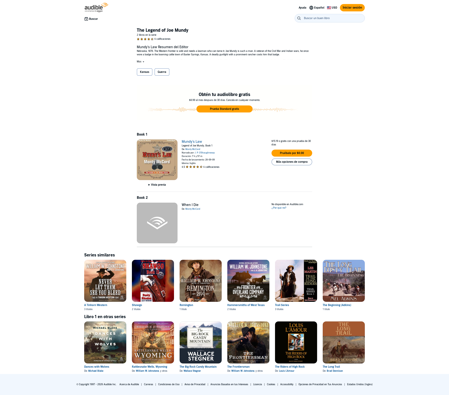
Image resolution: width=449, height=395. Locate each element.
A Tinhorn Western (95, 305)
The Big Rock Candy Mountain (198, 367)
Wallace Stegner (192, 370)
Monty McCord (192, 149)
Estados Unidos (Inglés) (360, 384)
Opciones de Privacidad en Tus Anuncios (320, 384)
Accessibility (286, 384)
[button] (141, 61)
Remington (186, 305)
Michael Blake (95, 370)
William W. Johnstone (147, 370)
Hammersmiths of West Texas (246, 305)
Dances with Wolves (96, 367)
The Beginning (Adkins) (337, 305)
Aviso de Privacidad (195, 384)
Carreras (148, 384)
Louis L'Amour (286, 370)
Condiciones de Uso (168, 384)
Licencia (257, 384)
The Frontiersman (238, 367)
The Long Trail (331, 367)
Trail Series (282, 305)
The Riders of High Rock (290, 367)
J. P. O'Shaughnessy (205, 152)
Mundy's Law (192, 142)
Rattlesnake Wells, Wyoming (149, 367)
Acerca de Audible (129, 384)
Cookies (271, 384)
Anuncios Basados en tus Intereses (229, 384)
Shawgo (137, 305)
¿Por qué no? (279, 207)
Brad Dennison (335, 370)
